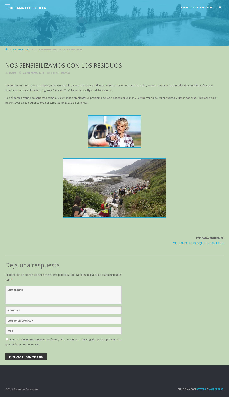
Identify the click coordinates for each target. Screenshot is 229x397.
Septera (201, 389)
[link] (220, 7)
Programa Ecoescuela (25, 8)
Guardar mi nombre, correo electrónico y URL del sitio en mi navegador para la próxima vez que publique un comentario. (63, 342)
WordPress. (216, 389)
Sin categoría (21, 49)
